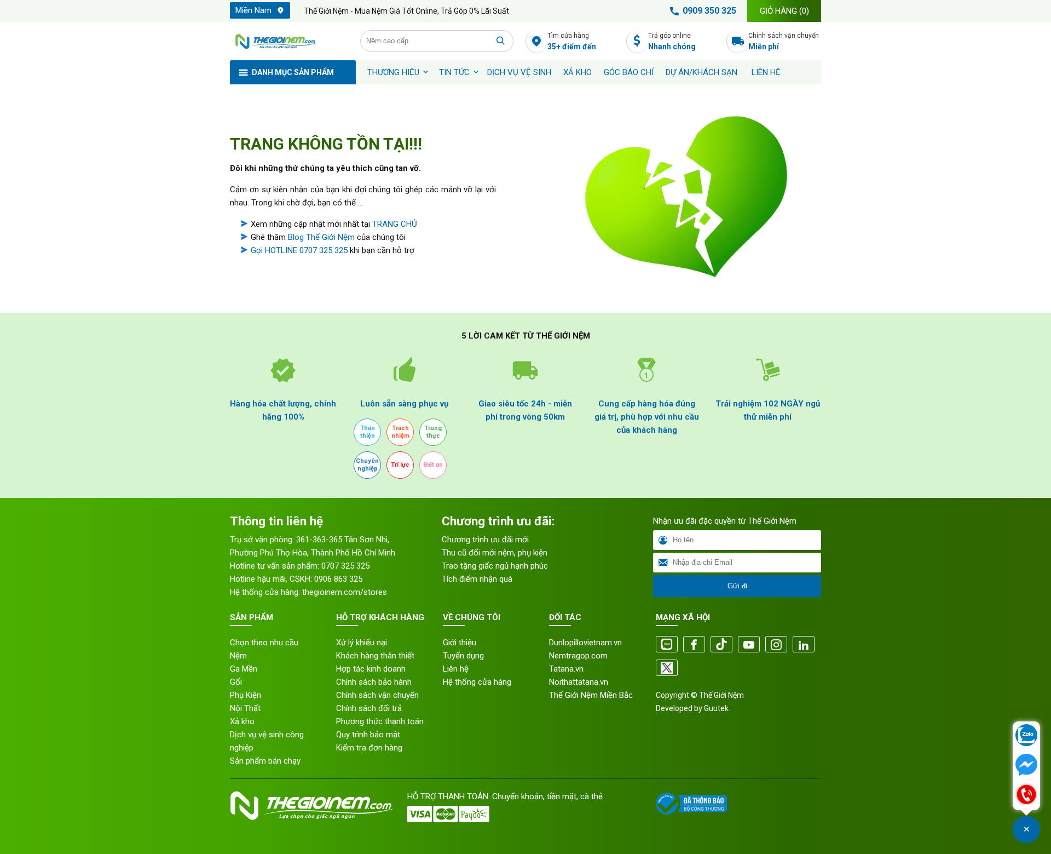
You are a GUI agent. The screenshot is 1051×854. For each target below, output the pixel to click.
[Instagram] (776, 645)
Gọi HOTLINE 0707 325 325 (299, 250)
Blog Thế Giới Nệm (321, 237)
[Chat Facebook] (1026, 766)
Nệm (238, 656)
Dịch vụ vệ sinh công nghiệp (267, 741)
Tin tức (454, 72)
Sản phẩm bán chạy (265, 761)
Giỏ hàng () (784, 11)
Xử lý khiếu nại (361, 642)
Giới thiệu (459, 642)
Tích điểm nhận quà (477, 579)
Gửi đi (737, 586)
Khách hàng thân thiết (375, 656)
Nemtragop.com (578, 656)
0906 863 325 (338, 579)
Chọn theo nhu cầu (264, 642)
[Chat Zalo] (1026, 736)
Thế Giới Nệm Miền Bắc (591, 695)
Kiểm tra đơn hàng (369, 748)
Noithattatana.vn (578, 682)
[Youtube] (749, 645)
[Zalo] (667, 645)
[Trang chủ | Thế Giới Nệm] (289, 41)
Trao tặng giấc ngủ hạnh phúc (495, 566)
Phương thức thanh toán (380, 721)
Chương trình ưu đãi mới (485, 540)
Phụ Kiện (245, 695)
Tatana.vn (566, 669)
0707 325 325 (345, 566)
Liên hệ (766, 72)
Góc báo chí (629, 72)
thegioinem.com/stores (344, 592)
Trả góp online (672, 41)
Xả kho (242, 721)
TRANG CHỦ (394, 224)
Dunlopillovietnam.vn (585, 642)
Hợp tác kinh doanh (371, 669)
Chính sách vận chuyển (783, 41)
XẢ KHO (577, 72)
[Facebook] (694, 645)
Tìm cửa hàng (571, 41)
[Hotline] (1026, 795)
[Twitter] (667, 669)
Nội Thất (245, 708)
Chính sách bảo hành (374, 682)
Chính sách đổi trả (369, 708)
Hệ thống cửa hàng (477, 682)
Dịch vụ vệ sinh (519, 72)
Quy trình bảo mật (368, 735)
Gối (236, 682)
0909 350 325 (709, 10)
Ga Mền (243, 669)
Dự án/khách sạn (701, 72)
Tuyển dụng (463, 656)
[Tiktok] (721, 645)
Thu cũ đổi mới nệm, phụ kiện (494, 553)
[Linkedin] (804, 645)
